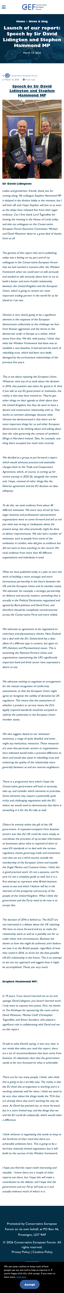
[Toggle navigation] (3, 7)
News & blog (38, 21)
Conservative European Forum (23, 75)
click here (21, 1277)
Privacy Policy (21, 1251)
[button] (62, 7)
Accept (29, 1284)
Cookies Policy (42, 1251)
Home (20, 21)
